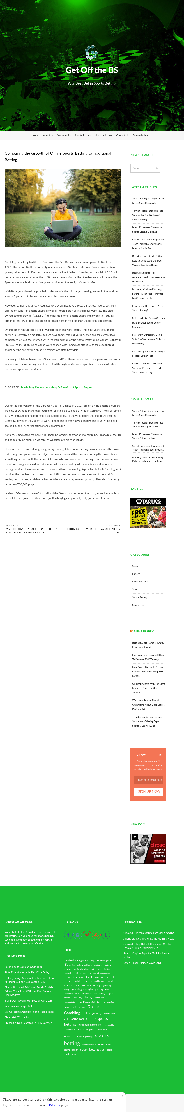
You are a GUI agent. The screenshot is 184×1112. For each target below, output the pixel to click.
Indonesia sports (72, 994)
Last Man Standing (163, 933)
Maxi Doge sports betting (89, 1002)
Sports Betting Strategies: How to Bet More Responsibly (148, 413)
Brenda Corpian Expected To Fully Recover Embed (146, 955)
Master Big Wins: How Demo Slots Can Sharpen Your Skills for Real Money (148, 339)
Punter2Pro (144, 631)
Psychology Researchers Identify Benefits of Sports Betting (31, 531)
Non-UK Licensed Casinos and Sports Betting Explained (147, 436)
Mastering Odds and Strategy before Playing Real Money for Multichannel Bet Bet (147, 294)
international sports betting (93, 994)
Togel (109, 1050)
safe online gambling (84, 1037)
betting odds (96, 969)
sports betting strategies (93, 1044)
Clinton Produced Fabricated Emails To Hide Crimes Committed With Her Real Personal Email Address (29, 991)
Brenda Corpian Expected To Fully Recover (28, 1023)
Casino (135, 566)
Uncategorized (139, 605)
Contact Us (122, 135)
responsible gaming (86, 1030)
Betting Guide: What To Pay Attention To (92, 531)
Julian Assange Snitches (136, 939)
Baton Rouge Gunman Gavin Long (23, 967)
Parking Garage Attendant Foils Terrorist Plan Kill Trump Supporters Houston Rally (29, 980)
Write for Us (64, 135)
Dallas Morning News (162, 939)
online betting (79, 1007)
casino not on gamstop (100, 973)
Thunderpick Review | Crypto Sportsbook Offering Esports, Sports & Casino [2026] (147, 721)
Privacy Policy (140, 135)
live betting (77, 998)
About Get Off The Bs (17, 1017)
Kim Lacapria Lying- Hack (19, 1006)
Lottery (136, 574)
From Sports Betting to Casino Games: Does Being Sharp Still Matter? (147, 671)
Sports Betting (83, 135)
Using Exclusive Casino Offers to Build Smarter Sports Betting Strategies (148, 322)
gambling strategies (82, 989)
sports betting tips (92, 1049)
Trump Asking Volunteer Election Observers (28, 1001)
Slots (134, 589)
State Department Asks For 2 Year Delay (27, 972)
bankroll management (77, 960)
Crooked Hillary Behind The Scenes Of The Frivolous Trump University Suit (147, 946)
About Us (48, 135)
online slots (77, 1019)
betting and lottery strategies (89, 965)
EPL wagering (97, 977)
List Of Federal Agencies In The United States (29, 1012)
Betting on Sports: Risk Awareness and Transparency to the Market (148, 277)
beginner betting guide (101, 961)
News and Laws (103, 135)
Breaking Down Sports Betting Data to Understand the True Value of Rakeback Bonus (147, 260)
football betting (97, 981)
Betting (70, 964)
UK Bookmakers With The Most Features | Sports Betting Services (148, 688)
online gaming (92, 1013)
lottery (88, 997)
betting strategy (81, 973)
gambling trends (102, 990)
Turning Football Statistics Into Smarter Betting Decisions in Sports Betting (147, 215)
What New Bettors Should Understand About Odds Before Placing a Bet (148, 705)
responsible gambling (89, 1025)
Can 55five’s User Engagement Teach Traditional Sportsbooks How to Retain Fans (148, 244)
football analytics (81, 981)
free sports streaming (91, 986)
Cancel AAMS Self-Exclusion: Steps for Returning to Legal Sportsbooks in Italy (147, 368)
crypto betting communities (77, 977)
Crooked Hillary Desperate (138, 933)
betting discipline (81, 969)
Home (35, 135)
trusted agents (71, 1054)
